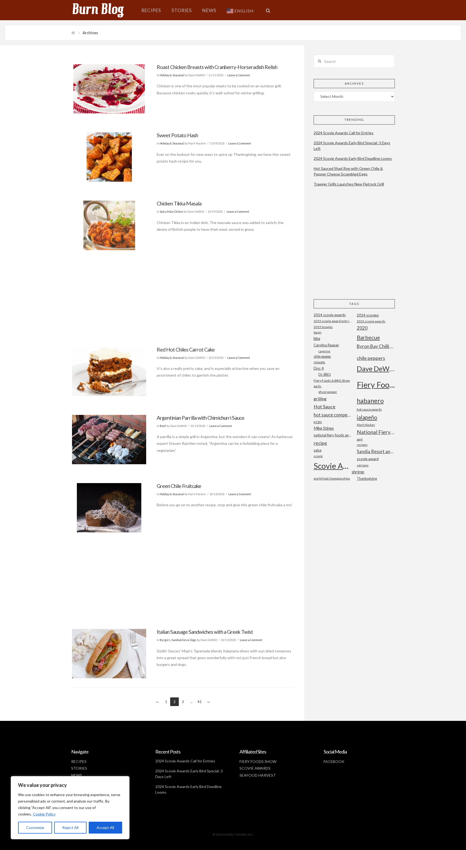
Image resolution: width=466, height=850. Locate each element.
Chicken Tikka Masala (179, 203)
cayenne (324, 351)
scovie (318, 456)
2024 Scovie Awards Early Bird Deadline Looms (353, 158)
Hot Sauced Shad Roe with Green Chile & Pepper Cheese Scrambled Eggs (348, 171)
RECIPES (79, 761)
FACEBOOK (334, 761)
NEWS (76, 775)
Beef (163, 426)
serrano (362, 465)
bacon (317, 332)
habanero (370, 400)
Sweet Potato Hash (177, 135)
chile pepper (322, 357)
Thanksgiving (367, 479)
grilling (320, 398)
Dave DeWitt (376, 368)
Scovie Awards (333, 465)
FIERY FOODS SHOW (257, 761)
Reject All (70, 827)
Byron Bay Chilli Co (376, 346)
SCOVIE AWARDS (254, 768)
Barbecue (368, 337)
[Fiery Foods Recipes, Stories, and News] (103, 10)
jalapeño (367, 417)
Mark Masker (366, 424)
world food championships (332, 478)
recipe (320, 443)
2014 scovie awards (330, 315)
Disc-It (319, 368)
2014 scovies (368, 315)
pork (360, 439)
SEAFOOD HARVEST (257, 775)
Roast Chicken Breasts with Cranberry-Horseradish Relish (217, 67)
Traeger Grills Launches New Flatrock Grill (349, 184)
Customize (35, 827)
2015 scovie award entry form (333, 321)
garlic (317, 386)
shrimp (358, 471)
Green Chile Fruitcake (179, 486)
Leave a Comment (238, 75)
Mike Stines (324, 428)
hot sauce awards (369, 409)
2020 (362, 328)
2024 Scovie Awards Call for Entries (344, 132)
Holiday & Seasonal (172, 75)
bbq (317, 338)
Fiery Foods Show (376, 384)
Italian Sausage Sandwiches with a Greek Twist (205, 632)
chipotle (319, 362)
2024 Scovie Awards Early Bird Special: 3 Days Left (352, 145)
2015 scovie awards (371, 321)
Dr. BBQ (324, 374)
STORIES (79, 768)
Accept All (105, 827)
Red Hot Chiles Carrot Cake (186, 349)
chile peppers (371, 358)
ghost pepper (327, 392)
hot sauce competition (333, 415)
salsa (317, 450)
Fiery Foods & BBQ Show (332, 380)
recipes (362, 444)
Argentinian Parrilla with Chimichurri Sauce (200, 418)
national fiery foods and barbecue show (333, 435)
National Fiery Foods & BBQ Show (376, 432)
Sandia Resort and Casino (376, 451)
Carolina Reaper (326, 345)
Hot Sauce (324, 406)
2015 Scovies (323, 327)
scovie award (368, 458)
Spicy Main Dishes (171, 211)
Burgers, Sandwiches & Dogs (178, 640)
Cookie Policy (44, 814)
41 (199, 702)
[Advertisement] (183, 290)
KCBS (318, 422)
